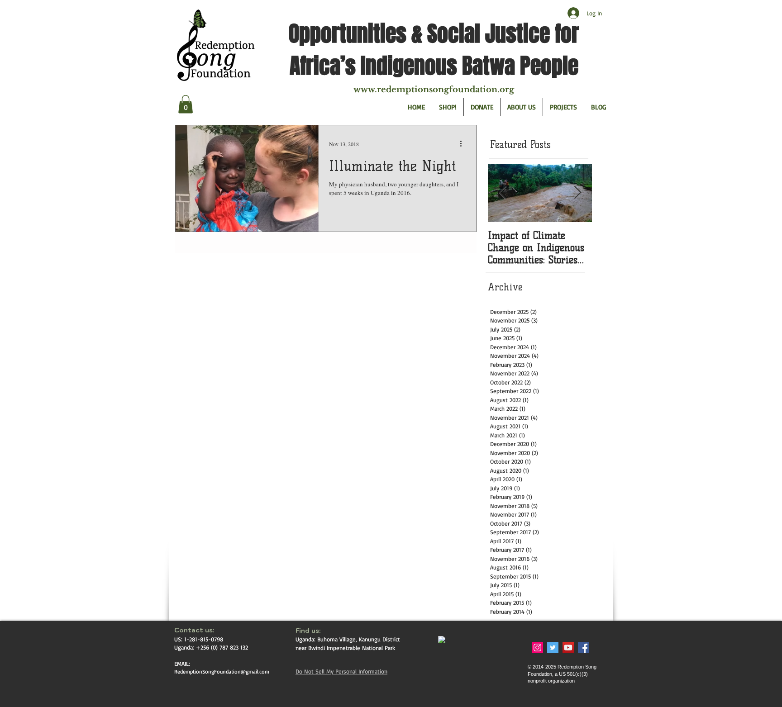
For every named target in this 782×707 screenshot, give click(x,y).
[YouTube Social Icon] (568, 647)
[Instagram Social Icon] (537, 647)
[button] (185, 104)
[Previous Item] (502, 193)
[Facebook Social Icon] (583, 647)
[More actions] (463, 143)
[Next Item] (577, 193)
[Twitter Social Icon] (552, 647)
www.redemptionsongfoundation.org (433, 90)
